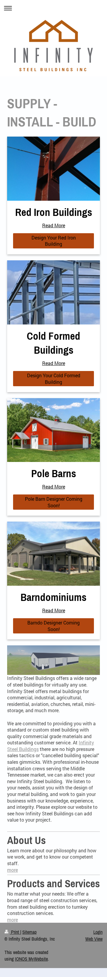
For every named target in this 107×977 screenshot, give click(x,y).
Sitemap (29, 932)
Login (98, 932)
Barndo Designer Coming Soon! (53, 625)
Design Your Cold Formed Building (53, 378)
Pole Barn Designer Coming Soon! (53, 502)
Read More (53, 225)
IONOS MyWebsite (31, 958)
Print (15, 932)
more (12, 870)
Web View (94, 939)
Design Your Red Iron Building (54, 240)
